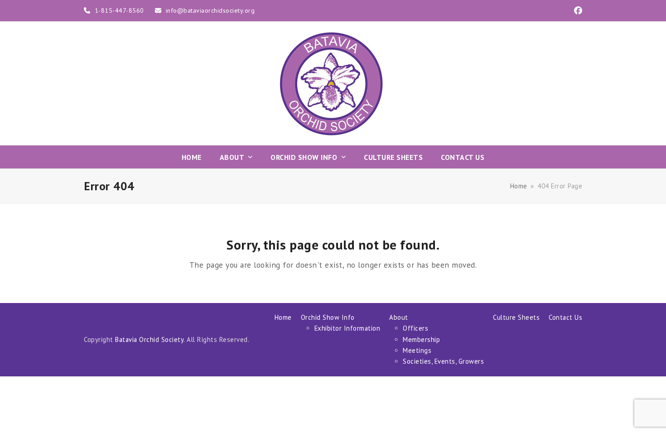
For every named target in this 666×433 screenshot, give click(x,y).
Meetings (417, 350)
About (398, 317)
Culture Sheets (516, 317)
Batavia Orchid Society (149, 339)
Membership (421, 339)
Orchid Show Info (328, 317)
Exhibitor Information (347, 328)
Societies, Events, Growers (443, 361)
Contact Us (565, 317)
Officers (415, 328)
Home (283, 317)
